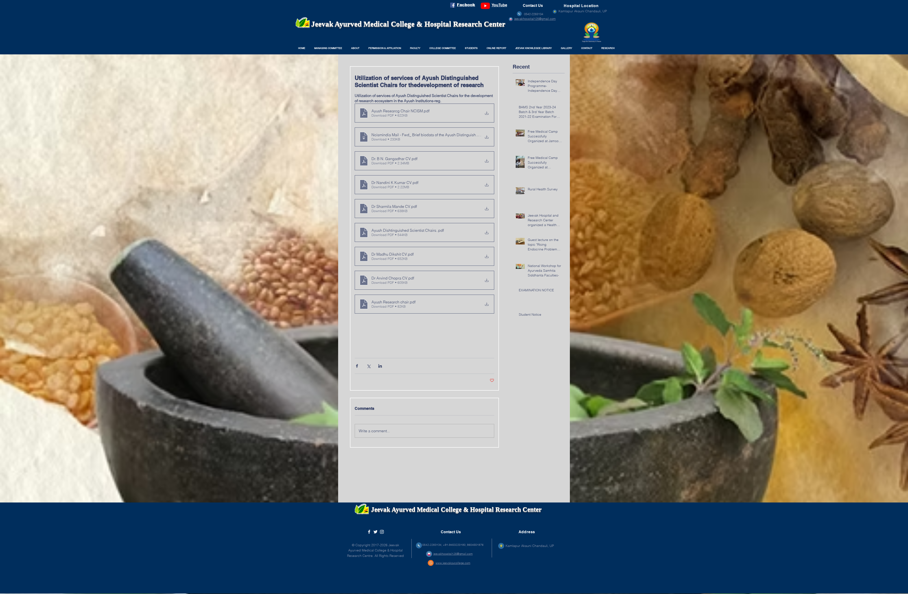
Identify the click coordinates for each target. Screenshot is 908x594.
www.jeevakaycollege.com (453, 563)
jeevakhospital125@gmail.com (535, 19)
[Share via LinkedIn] (380, 366)
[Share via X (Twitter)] (368, 366)
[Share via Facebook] (357, 366)
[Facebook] (452, 5)
